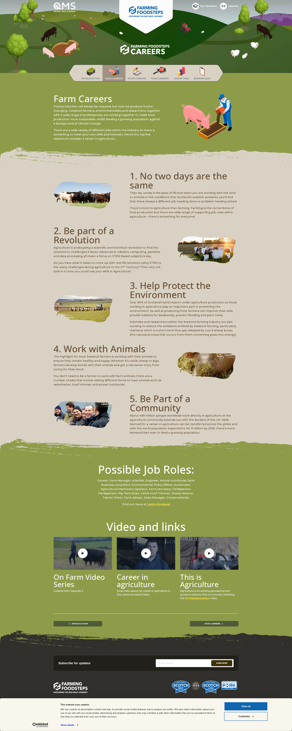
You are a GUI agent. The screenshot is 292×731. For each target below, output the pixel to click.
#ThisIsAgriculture (197, 598)
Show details (67, 725)
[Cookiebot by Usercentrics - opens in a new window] (40, 725)
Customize (244, 716)
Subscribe (221, 663)
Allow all (245, 706)
